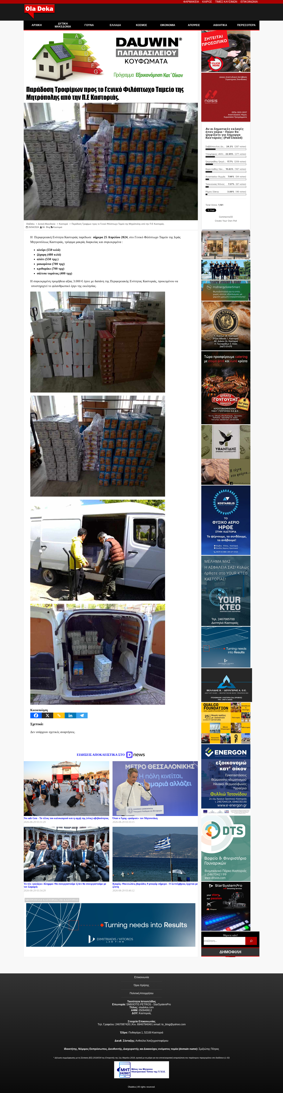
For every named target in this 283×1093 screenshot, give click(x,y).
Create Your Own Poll (226, 220)
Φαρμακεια (191, 1)
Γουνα (89, 25)
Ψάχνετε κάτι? (230, 935)
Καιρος (207, 1)
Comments (226, 216)
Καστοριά (57, 227)
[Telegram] (82, 715)
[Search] (251, 941)
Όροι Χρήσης (141, 985)
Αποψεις (194, 25)
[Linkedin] (70, 715)
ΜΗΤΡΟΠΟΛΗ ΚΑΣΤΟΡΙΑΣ (41, 900)
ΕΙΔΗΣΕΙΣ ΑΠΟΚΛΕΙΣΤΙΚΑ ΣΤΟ (101, 754)
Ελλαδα (115, 25)
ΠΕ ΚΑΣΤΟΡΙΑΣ (68, 900)
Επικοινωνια (249, 1)
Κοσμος (141, 25)
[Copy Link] (59, 715)
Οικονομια (167, 25)
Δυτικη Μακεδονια (63, 25)
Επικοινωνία (141, 977)
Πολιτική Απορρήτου (141, 993)
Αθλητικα (220, 25)
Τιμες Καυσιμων (226, 1)
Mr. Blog (46, 227)
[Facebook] (36, 715)
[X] (47, 715)
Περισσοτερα (246, 25)
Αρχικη (37, 25)
